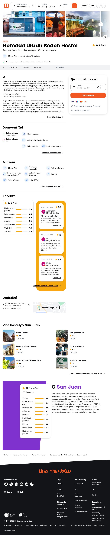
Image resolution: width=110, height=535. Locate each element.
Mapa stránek (99, 525)
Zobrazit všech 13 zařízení (29, 56)
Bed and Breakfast (60, 495)
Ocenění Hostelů (81, 500)
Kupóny (53, 525)
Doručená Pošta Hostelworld (98, 519)
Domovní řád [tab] (13, 67)
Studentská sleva (81, 512)
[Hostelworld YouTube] (21, 484)
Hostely (59, 484)
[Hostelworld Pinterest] (26, 484)
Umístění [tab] (26, 67)
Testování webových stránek (80, 525)
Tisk (93, 489)
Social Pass (79, 484)
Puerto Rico (17, 50)
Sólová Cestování (78, 506)
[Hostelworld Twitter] (11, 484)
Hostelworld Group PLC (96, 484)
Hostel (5, 41)
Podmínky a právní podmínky (36, 525)
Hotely (59, 489)
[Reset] (32, 5)
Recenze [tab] (37, 67)
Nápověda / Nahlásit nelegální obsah (63, 514)
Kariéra (94, 495)
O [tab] (3, 67)
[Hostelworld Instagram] (16, 484)
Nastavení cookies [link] (10, 531)
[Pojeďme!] (74, 5)
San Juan (7, 50)
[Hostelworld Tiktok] (32, 484)
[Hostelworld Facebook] (6, 484)
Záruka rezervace (78, 495)
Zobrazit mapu (30, 50)
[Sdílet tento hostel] (105, 37)
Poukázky (62, 525)
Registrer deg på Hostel (98, 508)
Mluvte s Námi (62, 508)
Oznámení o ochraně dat (13, 525)
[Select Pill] (98, 6)
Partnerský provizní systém (98, 514)
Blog (76, 489)
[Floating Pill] (101, 24)
